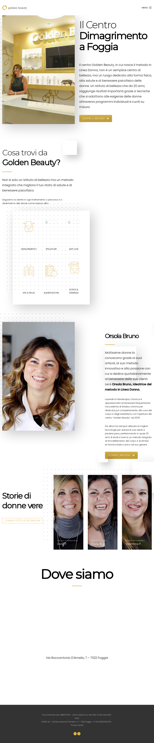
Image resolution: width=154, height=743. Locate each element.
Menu (145, 7)
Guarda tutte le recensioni (22, 520)
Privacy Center (77, 725)
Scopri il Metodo (93, 118)
